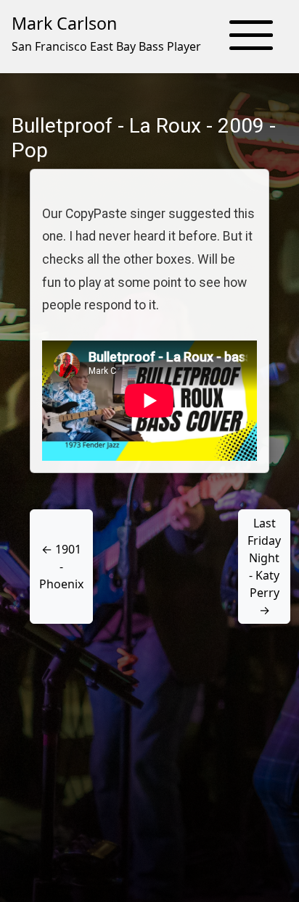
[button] (251, 36)
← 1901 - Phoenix (61, 566)
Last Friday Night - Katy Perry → (264, 566)
